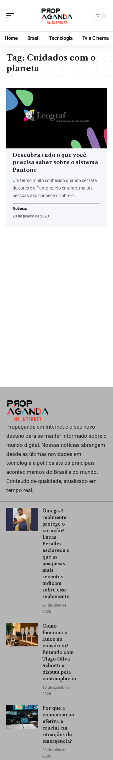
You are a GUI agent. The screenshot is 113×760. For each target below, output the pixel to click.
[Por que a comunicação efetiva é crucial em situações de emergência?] (22, 717)
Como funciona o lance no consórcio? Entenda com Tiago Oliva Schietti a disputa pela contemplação (59, 652)
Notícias (20, 209)
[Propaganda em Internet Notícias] (56, 15)
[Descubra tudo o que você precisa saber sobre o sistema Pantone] (56, 118)
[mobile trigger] (11, 15)
